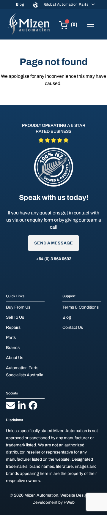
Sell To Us (15, 317)
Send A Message (53, 243)
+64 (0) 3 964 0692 (53, 259)
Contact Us (72, 327)
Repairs (13, 327)
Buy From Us (18, 307)
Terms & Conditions (80, 307)
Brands (13, 347)
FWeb (69, 502)
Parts (11, 337)
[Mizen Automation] (28, 24)
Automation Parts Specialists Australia (24, 371)
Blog (20, 4)
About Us (14, 358)
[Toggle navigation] (90, 24)
